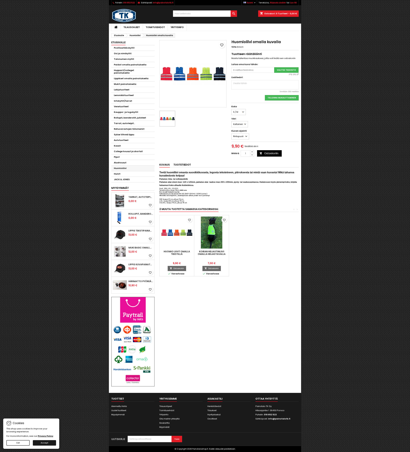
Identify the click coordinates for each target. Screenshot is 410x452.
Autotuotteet (121, 140)
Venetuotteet (121, 106)
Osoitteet (212, 418)
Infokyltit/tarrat (123, 100)
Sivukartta (164, 422)
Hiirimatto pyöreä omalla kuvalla (140, 281)
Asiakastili (214, 399)
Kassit (117, 145)
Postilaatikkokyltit (124, 47)
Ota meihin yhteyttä (169, 418)
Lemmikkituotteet (124, 95)
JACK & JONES (122, 179)
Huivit (117, 173)
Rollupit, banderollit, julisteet (130, 117)
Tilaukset (212, 410)
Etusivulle (118, 42)
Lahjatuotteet (121, 89)
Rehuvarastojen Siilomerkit (129, 128)
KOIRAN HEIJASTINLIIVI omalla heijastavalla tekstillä (212, 254)
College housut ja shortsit (128, 151)
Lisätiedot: (237, 77)
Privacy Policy (45, 436)
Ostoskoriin (268, 153)
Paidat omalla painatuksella (130, 64)
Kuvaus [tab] (164, 165)
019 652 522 (129, 2)
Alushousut (120, 162)
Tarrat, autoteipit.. (124, 123)
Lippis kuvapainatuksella (140, 264)
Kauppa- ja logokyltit (126, 112)
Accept (44, 442)
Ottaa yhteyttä (266, 399)
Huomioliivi (120, 168)
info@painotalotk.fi (163, 2)
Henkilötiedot (214, 406)
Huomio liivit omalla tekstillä (177, 253)
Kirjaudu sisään (278, 2)
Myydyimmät (120, 188)
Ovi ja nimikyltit (122, 53)
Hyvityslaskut (214, 414)
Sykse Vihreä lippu (124, 134)
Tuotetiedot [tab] (182, 165)
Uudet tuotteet (118, 410)
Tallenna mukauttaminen (282, 97)
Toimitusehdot (155, 27)
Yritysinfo (177, 27)
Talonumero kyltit (124, 59)
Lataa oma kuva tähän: (244, 64)
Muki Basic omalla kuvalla (140, 247)
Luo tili (293, 2)
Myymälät (164, 427)
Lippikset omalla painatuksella (131, 78)
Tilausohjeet (131, 27)
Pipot (117, 157)
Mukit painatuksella (125, 84)
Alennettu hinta (119, 406)
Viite (233, 47)
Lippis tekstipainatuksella (140, 230)
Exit (18, 442)
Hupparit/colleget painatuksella (124, 71)
